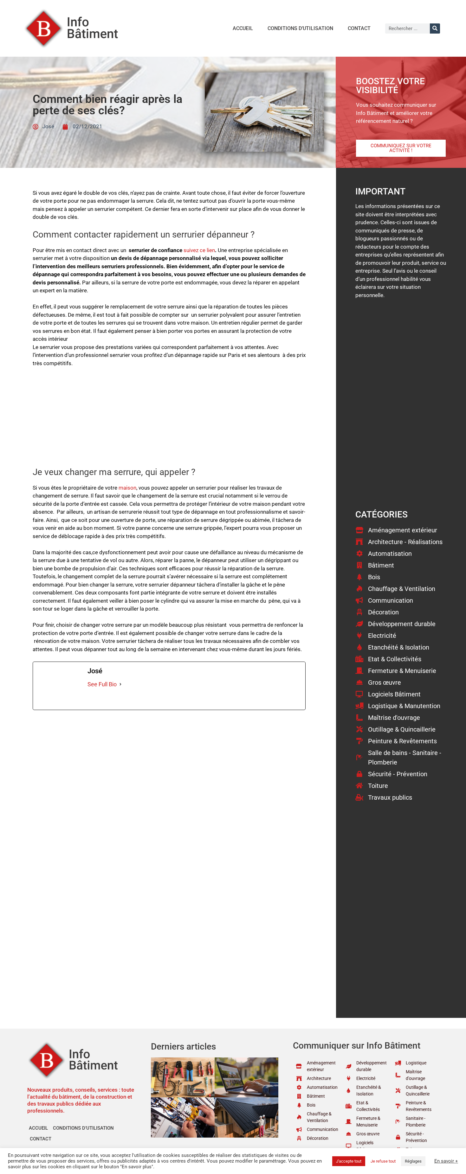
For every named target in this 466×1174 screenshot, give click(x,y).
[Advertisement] (169, 420)
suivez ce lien (199, 250)
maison (127, 488)
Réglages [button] (413, 1161)
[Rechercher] (435, 28)
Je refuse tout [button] (383, 1161)
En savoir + (446, 1161)
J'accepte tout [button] (348, 1161)
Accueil (243, 28)
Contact (359, 28)
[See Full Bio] (120, 684)
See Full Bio (102, 684)
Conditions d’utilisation (300, 28)
